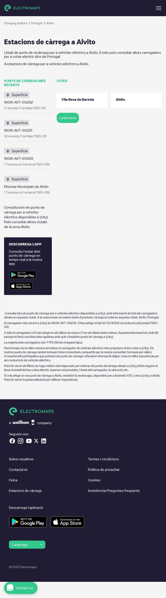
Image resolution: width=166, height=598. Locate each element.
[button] (158, 8)
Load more (68, 117)
